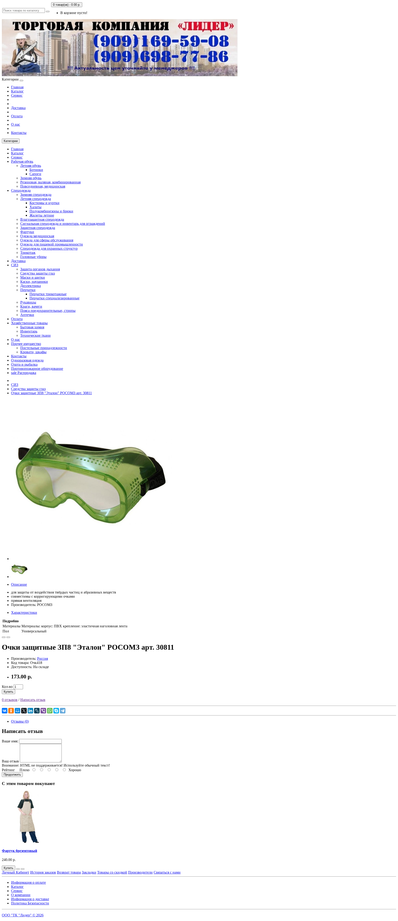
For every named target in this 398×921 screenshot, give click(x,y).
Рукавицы (28, 302)
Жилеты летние (41, 215)
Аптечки (27, 315)
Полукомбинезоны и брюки (51, 211)
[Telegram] (62, 710)
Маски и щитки (32, 277)
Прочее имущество (26, 344)
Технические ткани (35, 335)
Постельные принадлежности (43, 348)
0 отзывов (10, 700)
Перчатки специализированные (54, 298)
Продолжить (12, 774)
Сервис (17, 95)
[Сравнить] (8, 637)
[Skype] (56, 710)
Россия (42, 658)
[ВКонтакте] (4, 710)
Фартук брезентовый (19, 851)
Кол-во (7, 687)
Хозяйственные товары (29, 323)
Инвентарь (28, 331)
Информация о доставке (30, 899)
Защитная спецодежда (37, 228)
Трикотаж (27, 253)
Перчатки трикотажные (48, 294)
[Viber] (43, 710)
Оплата (17, 116)
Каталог (17, 91)
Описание (19, 584)
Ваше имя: (10, 741)
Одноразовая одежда (27, 360)
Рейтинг (8, 770)
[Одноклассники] (11, 710)
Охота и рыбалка (24, 364)
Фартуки (27, 232)
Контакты (18, 133)
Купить (8, 691)
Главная (17, 87)
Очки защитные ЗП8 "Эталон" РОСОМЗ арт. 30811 (51, 393)
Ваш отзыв (10, 761)
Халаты (35, 207)
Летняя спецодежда (35, 199)
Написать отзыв (32, 700)
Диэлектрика (30, 286)
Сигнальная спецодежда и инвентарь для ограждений (62, 224)
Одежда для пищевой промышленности (51, 244)
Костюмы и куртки (44, 203)
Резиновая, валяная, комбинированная (50, 182)
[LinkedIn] (30, 710)
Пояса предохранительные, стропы (48, 311)
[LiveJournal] (37, 710)
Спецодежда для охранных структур (49, 248)
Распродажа (23, 373)
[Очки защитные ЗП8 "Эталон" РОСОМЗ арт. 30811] (91, 559)
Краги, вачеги (31, 306)
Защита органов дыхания (40, 269)
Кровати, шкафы (33, 352)
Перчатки (27, 290)
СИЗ (14, 265)
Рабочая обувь (22, 161)
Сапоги (35, 174)
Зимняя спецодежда (35, 195)
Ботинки (36, 170)
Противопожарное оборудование (37, 369)
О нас (15, 124)
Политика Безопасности (30, 903)
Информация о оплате (28, 882)
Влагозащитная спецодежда (42, 219)
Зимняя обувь (30, 178)
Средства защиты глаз (37, 273)
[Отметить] (4, 637)
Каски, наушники (34, 282)
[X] (24, 710)
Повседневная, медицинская (42, 186)
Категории (11, 141)
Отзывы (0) (20, 721)
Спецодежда (21, 190)
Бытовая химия (32, 327)
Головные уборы (33, 257)
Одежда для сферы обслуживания (46, 240)
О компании (20, 895)
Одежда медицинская (37, 236)
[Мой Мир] (17, 710)
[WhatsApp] (50, 710)
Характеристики (24, 612)
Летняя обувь (30, 166)
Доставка (18, 108)
